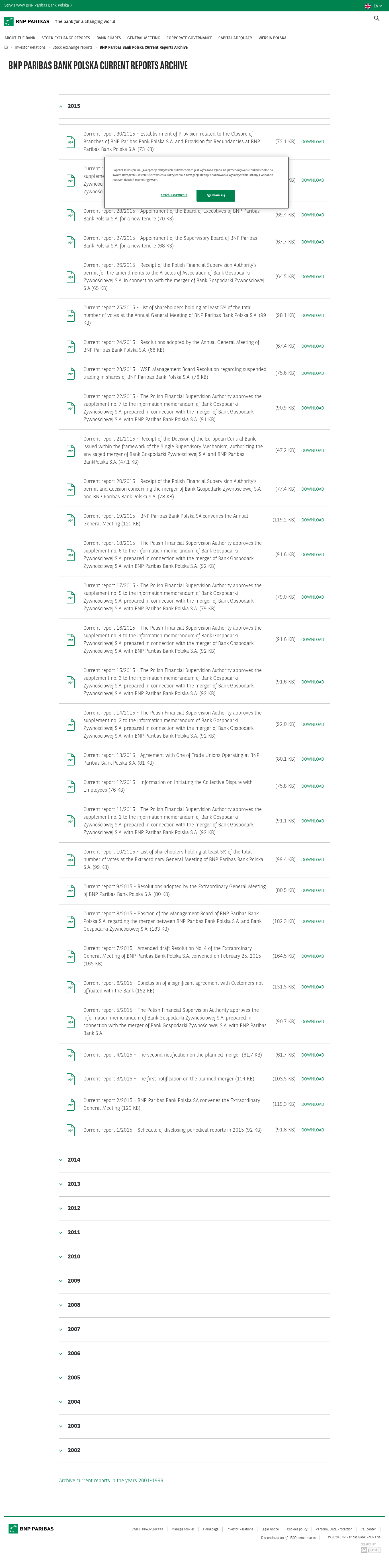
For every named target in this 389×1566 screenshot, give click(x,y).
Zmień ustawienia (174, 195)
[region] (196, 183)
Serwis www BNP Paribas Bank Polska (37, 5)
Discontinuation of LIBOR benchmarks (288, 1538)
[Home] (7, 48)
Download (312, 142)
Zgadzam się (215, 195)
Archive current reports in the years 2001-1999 (111, 1480)
